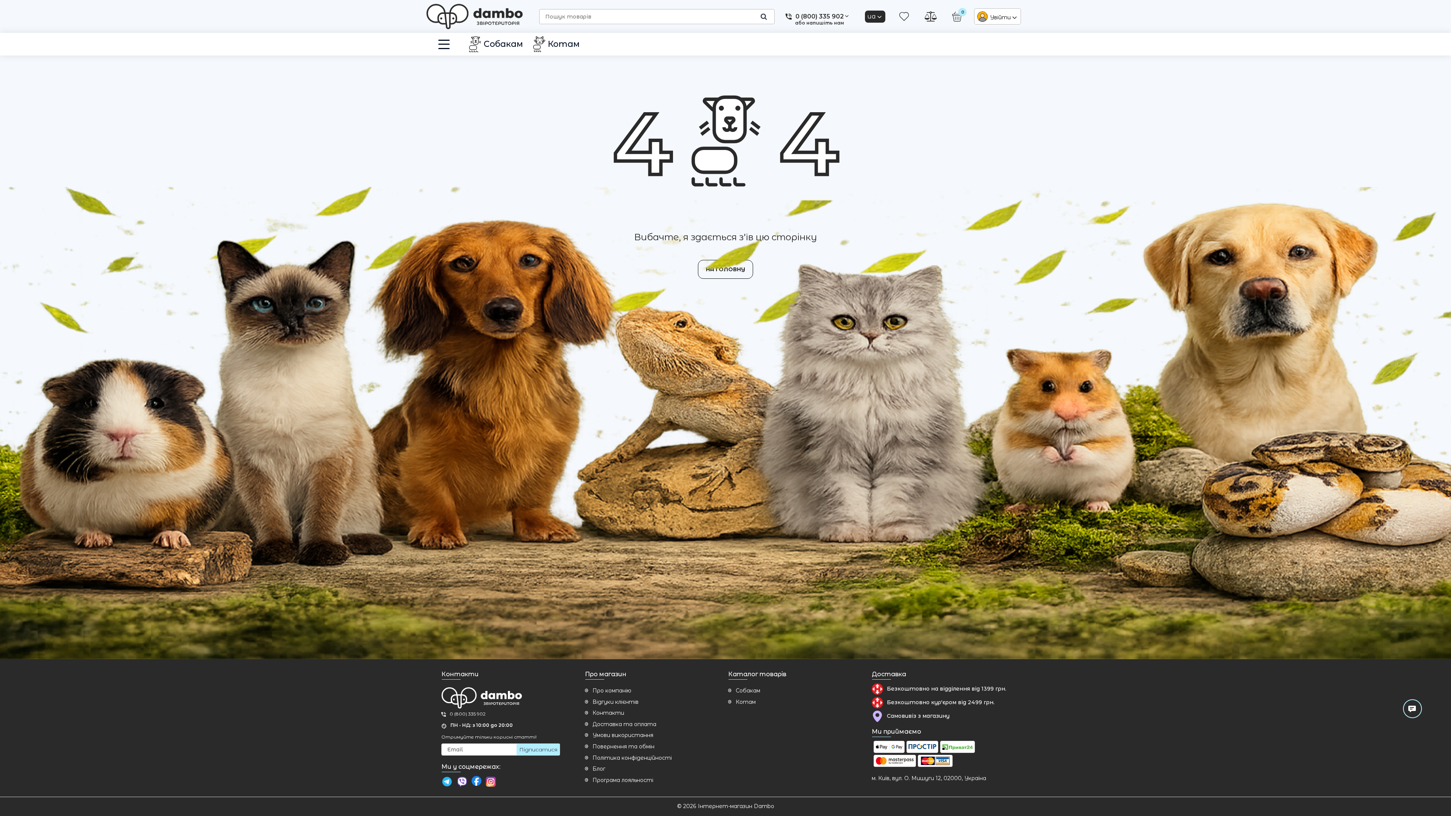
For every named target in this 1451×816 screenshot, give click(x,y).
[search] (763, 17)
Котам (746, 702)
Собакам (748, 690)
